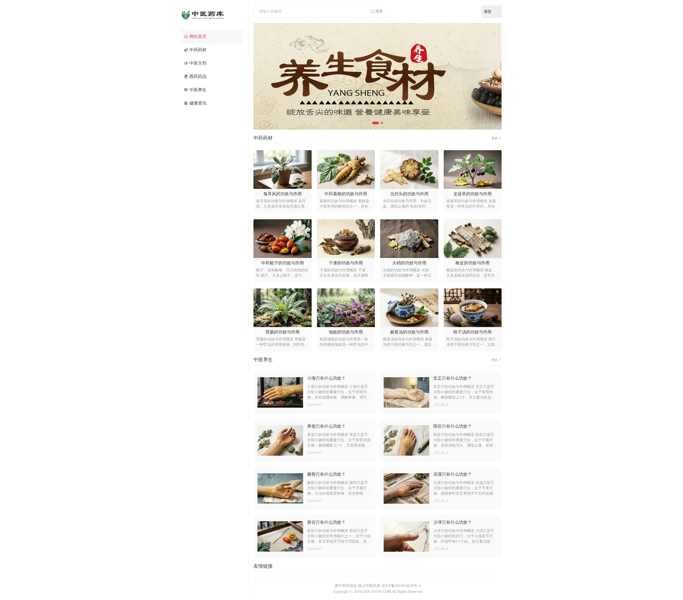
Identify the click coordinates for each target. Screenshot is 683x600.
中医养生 (198, 90)
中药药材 (198, 49)
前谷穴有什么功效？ (326, 522)
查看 (280, 393)
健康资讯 (198, 103)
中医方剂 (198, 63)
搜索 (379, 11)
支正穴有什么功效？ (452, 378)
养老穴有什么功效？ (326, 426)
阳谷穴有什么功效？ (452, 426)
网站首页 (198, 36)
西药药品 (198, 76)
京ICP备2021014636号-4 (401, 586)
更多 (494, 138)
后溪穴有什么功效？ (452, 474)
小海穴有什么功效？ (326, 378)
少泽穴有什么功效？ (452, 522)
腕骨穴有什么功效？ (326, 474)
